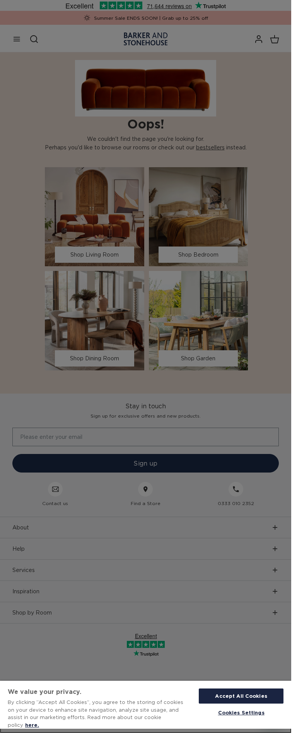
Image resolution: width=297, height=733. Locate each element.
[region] (145, 707)
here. (32, 725)
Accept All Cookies (241, 696)
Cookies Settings (241, 712)
